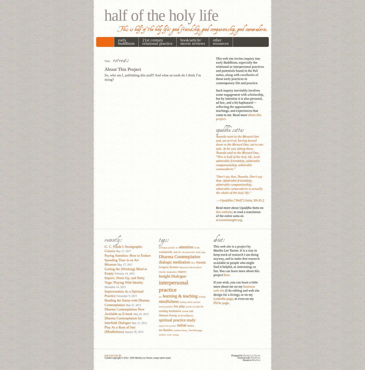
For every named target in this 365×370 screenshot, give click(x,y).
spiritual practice (172, 320)
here (227, 275)
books (197, 248)
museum (196, 302)
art (177, 248)
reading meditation (170, 310)
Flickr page (221, 303)
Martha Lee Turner (251, 355)
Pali (176, 306)
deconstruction (188, 252)
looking (202, 297)
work (169, 335)
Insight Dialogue (172, 276)
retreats (185, 311)
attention (186, 247)
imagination (172, 272)
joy (160, 297)
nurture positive (166, 307)
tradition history (181, 330)
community (165, 251)
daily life (177, 252)
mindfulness (169, 301)
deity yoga (200, 252)
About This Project (123, 69)
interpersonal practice (173, 286)
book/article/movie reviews (192, 42)
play (182, 306)
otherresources (221, 42)
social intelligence (185, 316)
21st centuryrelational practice (157, 42)
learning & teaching (180, 296)
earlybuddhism (126, 42)
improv (182, 271)
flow (193, 263)
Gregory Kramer (169, 267)
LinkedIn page (223, 299)
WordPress (255, 358)
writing (175, 335)
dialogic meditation (174, 262)
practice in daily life (194, 307)
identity (162, 272)
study (191, 320)
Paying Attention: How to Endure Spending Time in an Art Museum (128, 260)
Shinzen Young (168, 315)
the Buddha (166, 330)
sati (191, 310)
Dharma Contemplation (179, 256)
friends (201, 262)
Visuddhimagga (195, 330)
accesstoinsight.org (229, 220)
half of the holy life (161, 15)
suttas (181, 325)
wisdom (162, 335)
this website (224, 212)
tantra (190, 325)
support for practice (167, 326)
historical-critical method (190, 267)
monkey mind (186, 302)
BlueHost (256, 360)
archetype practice (167, 248)
